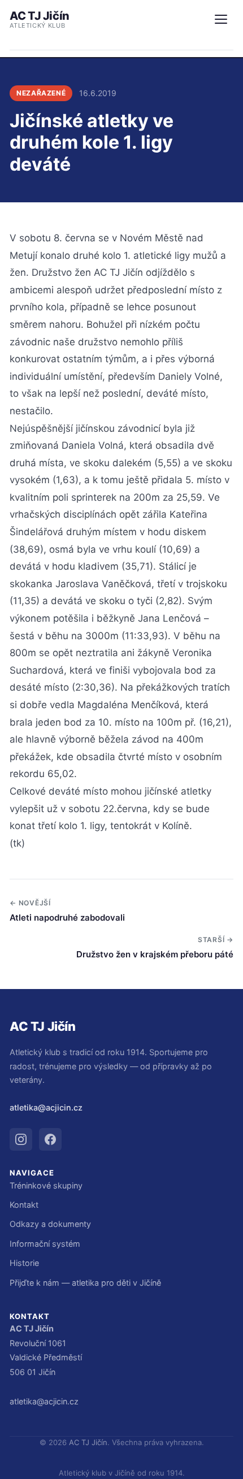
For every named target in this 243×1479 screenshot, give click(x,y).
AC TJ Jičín (40, 19)
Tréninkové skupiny (46, 1185)
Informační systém (45, 1243)
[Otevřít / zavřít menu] (221, 19)
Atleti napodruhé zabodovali (67, 917)
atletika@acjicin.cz (46, 1107)
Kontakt (24, 1204)
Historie (24, 1263)
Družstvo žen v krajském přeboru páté (154, 954)
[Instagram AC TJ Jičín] (21, 1139)
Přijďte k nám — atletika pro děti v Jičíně (85, 1282)
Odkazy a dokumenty (50, 1224)
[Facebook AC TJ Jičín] (50, 1139)
